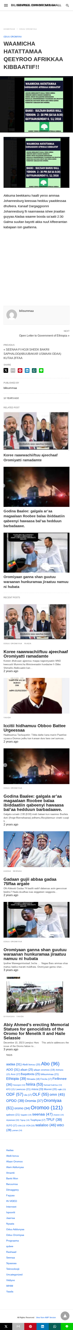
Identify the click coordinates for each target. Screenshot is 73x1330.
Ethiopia (16, 1079)
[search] (67, 5)
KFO (10, 1089)
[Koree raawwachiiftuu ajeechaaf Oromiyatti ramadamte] (36, 431)
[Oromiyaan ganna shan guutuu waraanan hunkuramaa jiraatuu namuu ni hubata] (36, 553)
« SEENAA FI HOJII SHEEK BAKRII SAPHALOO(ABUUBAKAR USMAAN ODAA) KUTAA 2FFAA (32, 354)
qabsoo (13, 1114)
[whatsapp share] (34, 370)
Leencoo (23, 1089)
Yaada (28, 644)
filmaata (33, 1079)
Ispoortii (10, 1212)
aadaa (14, 1064)
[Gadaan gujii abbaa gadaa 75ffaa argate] (36, 849)
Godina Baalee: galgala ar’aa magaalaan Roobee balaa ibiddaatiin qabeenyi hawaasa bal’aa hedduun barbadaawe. (34, 803)
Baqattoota (30, 1074)
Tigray (25, 1120)
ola (28, 1095)
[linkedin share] (27, 370)
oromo (22, 1108)
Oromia (34, 1101)
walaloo (45, 1125)
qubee (9, 1246)
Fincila (46, 1079)
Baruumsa (12, 1184)
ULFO (11, 1125)
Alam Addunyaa (15, 1167)
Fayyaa (10, 1195)
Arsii (15, 1074)
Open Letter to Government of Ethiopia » (44, 335)
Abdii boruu (31, 1064)
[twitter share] (6, 370)
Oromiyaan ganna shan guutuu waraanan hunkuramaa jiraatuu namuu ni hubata (36, 582)
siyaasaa (12, 1120)
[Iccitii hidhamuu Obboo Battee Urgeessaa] (36, 696)
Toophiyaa (37, 1120)
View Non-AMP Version (46, 1317)
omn (57, 1094)
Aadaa (7, 871)
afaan (26, 1069)
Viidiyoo (10, 1280)
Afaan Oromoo (14, 1161)
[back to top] (65, 1315)
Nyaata (10, 1223)
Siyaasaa (9, 1016)
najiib (62, 1089)
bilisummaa (50, 1074)
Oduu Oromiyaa (28, 29)
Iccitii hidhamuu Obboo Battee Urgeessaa (35, 727)
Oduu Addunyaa (15, 1229)
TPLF (54, 1120)
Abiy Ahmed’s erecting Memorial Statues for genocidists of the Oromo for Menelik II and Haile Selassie (36, 1031)
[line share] (41, 370)
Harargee (19, 1085)
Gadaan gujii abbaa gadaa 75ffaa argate (30, 881)
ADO (13, 1069)
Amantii (10, 1172)
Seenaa (17, 871)
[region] (36, 17)
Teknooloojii (12, 1268)
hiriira (34, 1084)
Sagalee (26, 1115)
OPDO (15, 1101)
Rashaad (11, 1251)
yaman (17, 1130)
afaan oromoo (44, 1070)
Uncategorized (14, 1274)
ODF (14, 1094)
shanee (58, 1115)
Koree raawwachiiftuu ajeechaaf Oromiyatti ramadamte (36, 653)
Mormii (50, 1089)
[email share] (13, 370)
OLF (40, 1094)
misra (37, 1089)
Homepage (9, 29)
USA (21, 1126)
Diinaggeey (12, 1189)
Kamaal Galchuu (53, 1085)
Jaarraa (10, 1218)
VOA (30, 1125)
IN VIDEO (11, 1201)
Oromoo (47, 1107)
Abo (50, 1063)
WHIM (9, 1285)
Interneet (11, 1206)
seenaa (42, 1114)
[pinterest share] (20, 370)
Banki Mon (12, 1178)
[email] (18, 1326)
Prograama (12, 1240)
